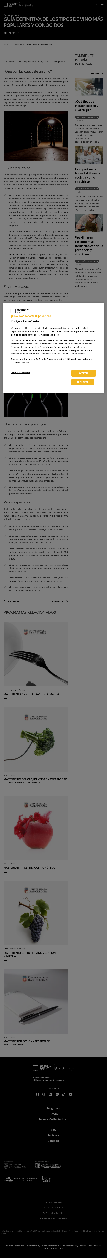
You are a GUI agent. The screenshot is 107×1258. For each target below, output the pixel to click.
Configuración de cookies (20, 373)
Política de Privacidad (75, 359)
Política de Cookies (45, 359)
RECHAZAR (83, 382)
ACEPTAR (84, 373)
